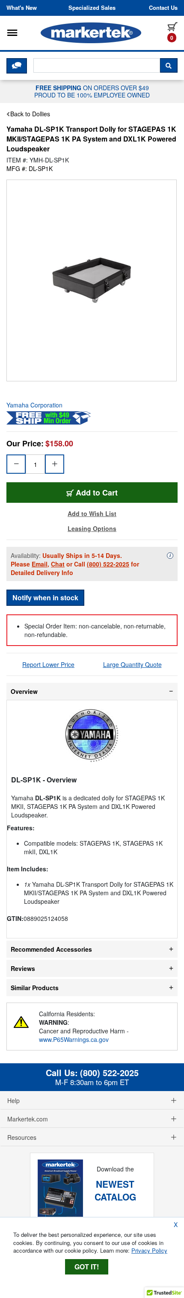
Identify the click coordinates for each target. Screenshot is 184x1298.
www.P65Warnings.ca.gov (74, 1039)
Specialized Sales (92, 8)
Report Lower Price (48, 664)
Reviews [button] (23, 968)
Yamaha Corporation (34, 405)
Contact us (163, 8)
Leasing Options (92, 528)
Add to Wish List (92, 513)
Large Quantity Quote (132, 664)
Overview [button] (24, 691)
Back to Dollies (30, 113)
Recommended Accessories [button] (51, 949)
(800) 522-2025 (108, 564)
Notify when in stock (45, 597)
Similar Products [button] (35, 987)
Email (39, 564)
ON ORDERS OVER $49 (92, 91)
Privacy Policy (149, 1250)
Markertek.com (27, 1119)
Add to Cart (97, 492)
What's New (21, 8)
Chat (58, 564)
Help (13, 1100)
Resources (21, 1137)
